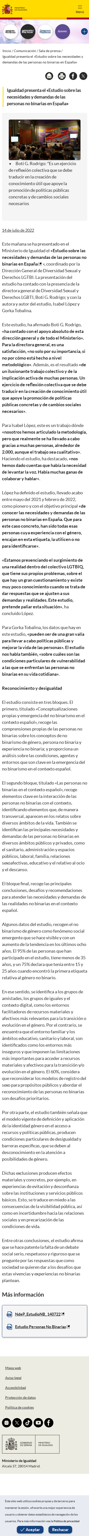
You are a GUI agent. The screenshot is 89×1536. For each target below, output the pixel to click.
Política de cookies (19, 1407)
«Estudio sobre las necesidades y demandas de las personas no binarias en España (44, 257)
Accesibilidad (15, 1388)
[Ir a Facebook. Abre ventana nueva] (49, 1422)
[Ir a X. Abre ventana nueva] (17, 1422)
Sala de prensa (50, 51)
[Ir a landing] (84, 31)
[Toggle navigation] (80, 9)
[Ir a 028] (45, 31)
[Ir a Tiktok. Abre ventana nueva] (27, 1422)
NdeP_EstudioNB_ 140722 (38, 1314)
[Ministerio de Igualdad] (14, 8)
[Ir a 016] (10, 31)
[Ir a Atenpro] (62, 31)
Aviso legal (13, 1378)
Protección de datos (20, 1398)
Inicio (6, 51)
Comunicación (25, 51)
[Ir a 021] (28, 31)
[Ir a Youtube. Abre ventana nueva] (38, 1422)
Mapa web (13, 1368)
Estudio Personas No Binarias (40, 1327)
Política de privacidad (66, 1521)
